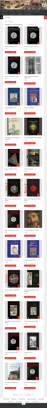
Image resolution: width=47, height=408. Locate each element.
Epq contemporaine (28, 11)
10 (28, 394)
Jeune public (37, 11)
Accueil (6, 21)
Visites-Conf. (5, 14)
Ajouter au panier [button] (10, 52)
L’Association (12, 14)
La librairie (20, 14)
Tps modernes (19, 11)
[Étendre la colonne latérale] (1, 17)
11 (30, 394)
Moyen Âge (12, 11)
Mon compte (28, 14)
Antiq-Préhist (5, 11)
